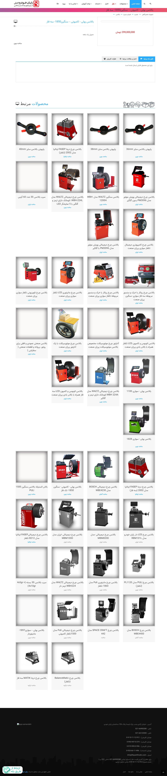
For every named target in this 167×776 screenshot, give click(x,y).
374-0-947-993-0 (133, 742)
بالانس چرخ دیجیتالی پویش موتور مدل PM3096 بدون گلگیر (139, 198)
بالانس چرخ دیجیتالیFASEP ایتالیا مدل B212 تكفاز (32, 536)
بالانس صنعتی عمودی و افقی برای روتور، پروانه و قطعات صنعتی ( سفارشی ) (31, 347)
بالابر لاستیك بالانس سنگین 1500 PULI (32, 488)
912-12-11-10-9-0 (132, 737)
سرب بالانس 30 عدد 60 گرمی (31, 197)
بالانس (118, 14)
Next (146, 21)
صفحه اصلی (148, 772)
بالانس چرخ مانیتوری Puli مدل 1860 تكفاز (103, 584)
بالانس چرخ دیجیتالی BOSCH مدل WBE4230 (103, 488)
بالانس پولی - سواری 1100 (139, 391)
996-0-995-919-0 (133, 746)
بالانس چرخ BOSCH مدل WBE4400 (139, 632)
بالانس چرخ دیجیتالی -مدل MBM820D (103, 536)
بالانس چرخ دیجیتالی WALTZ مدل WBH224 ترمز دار (67, 584)
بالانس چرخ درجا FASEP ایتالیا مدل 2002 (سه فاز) (139, 488)
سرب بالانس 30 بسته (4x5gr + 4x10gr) (31, 584)
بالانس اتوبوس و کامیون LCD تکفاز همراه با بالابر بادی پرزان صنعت (139, 345)
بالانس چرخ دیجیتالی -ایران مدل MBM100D (67, 536)
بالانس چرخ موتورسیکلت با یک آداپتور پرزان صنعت (67, 345)
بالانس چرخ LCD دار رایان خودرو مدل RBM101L (139, 536)
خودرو (136, 14)
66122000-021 (141, 733)
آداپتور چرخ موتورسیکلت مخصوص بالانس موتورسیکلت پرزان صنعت (103, 345)
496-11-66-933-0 (132, 750)
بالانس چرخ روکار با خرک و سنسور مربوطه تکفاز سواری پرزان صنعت (103, 294)
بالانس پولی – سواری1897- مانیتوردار (31, 632)
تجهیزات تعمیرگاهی (147, 14)
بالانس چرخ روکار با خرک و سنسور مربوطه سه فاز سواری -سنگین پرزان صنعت (139, 296)
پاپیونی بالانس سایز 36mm (139, 149)
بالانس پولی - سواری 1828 (139, 439)
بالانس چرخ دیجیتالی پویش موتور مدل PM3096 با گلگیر (103, 246)
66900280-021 (141, 728)
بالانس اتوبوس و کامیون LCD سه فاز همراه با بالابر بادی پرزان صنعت (67, 393)
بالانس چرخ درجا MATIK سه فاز (31, 678)
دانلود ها (131, 772)
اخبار (124, 772)
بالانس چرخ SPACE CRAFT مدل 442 (103, 632)
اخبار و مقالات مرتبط (129, 59)
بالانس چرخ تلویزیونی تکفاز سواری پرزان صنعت (31, 294)
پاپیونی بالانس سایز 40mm (31, 149)
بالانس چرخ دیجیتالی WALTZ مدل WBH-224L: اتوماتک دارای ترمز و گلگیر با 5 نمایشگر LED (67, 200)
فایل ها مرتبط (148, 59)
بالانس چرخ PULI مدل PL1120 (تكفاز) (139, 584)
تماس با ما (139, 772)
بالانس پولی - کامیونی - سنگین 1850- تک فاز (67, 488)
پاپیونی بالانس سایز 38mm (103, 149)
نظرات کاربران (111, 59)
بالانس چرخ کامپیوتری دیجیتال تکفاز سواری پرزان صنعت (139, 246)
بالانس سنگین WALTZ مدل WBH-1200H (103, 198)
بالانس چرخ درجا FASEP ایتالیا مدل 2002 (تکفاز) (67, 151)
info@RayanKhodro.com (136, 755)
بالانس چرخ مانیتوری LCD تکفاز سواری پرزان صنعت (67, 294)
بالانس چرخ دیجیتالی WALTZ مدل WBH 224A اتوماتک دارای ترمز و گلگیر (103, 395)
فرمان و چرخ (127, 14)
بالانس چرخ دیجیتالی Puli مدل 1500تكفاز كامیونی (67, 632)
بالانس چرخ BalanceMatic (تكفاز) (67, 679)
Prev (105, 21)
